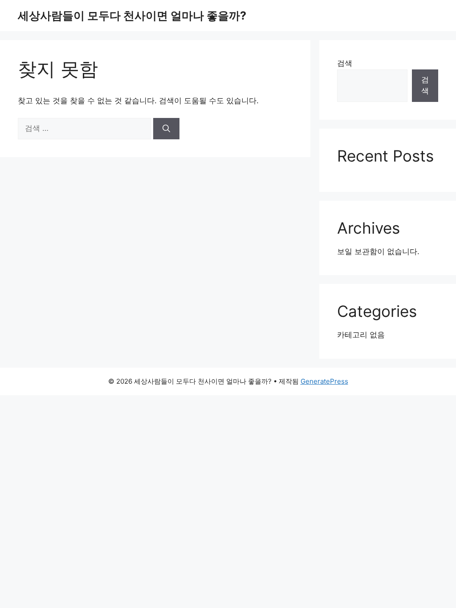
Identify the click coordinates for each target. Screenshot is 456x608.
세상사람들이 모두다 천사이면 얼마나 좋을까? (132, 15)
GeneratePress (324, 381)
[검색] (166, 128)
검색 (344, 63)
